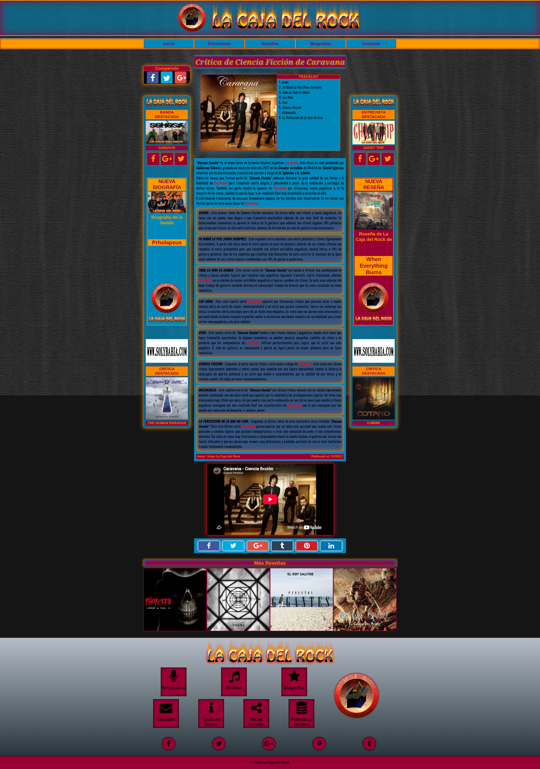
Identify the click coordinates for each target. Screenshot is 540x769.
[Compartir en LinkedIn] (331, 546)
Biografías (320, 43)
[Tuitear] (233, 546)
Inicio (168, 43)
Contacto (371, 43)
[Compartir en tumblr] (282, 546)
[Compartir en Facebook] (209, 546)
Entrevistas (219, 43)
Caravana (291, 162)
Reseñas (270, 43)
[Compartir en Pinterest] (306, 546)
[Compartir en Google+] (258, 546)
